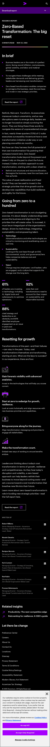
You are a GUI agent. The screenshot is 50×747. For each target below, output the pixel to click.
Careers (5, 637)
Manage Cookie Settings (25, 740)
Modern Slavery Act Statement (15, 679)
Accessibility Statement (12, 674)
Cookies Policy (40, 717)
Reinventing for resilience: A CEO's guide (28, 615)
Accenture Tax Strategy (12, 684)
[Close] (47, 694)
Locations (6, 651)
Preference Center (9, 632)
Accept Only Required (25, 733)
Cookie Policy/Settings (11, 670)
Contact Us (7, 646)
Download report (9, 10)
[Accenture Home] (25, 4)
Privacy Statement (10, 660)
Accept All (25, 725)
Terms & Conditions (10, 665)
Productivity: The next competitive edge (27, 611)
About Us (6, 642)
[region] (25, 718)
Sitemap (5, 656)
